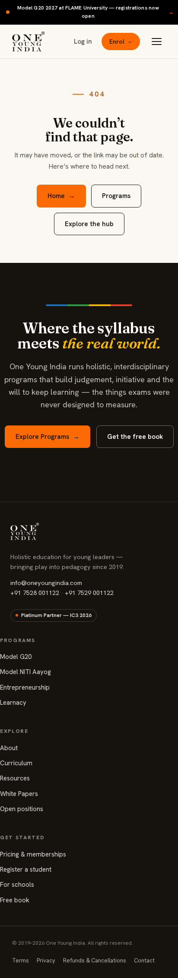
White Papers (19, 793)
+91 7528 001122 (34, 592)
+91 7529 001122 (89, 592)
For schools (17, 884)
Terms (20, 960)
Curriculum (16, 763)
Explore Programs (47, 436)
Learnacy (13, 702)
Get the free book (135, 436)
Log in (83, 41)
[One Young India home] (28, 41)
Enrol (120, 41)
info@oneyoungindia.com (46, 582)
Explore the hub (89, 224)
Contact (144, 960)
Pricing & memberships (33, 854)
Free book (14, 900)
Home (61, 196)
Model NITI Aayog (25, 672)
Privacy (46, 960)
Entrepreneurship (25, 687)
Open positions (21, 809)
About (9, 748)
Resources (15, 778)
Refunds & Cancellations (94, 960)
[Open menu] (156, 41)
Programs (116, 196)
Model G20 (16, 656)
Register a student (25, 869)
